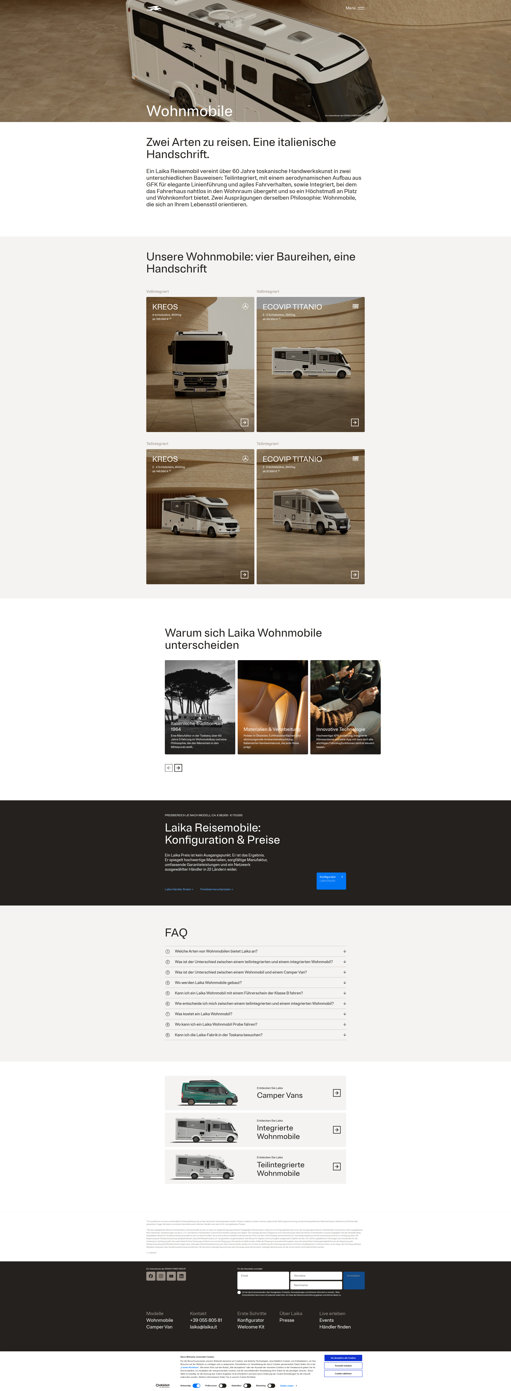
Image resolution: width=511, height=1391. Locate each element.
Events (326, 1320)
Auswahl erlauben (343, 1366)
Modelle (155, 1314)
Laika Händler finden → (179, 889)
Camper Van (159, 1327)
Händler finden (335, 1327)
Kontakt (198, 1314)
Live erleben (332, 1314)
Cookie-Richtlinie (189, 1367)
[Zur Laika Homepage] (154, 8)
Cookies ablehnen (343, 1373)
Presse (286, 1320)
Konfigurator (250, 1320)
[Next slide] (178, 768)
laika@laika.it (203, 1327)
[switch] (222, 1386)
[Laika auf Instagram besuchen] (161, 1276)
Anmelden (353, 1275)
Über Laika (290, 1314)
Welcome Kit (250, 1327)
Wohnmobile (159, 1320)
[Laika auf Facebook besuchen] (150, 1276)
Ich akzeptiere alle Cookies (343, 1358)
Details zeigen (287, 1386)
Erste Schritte (252, 1314)
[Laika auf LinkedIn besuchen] (181, 1276)
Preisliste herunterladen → (216, 889)
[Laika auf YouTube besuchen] (171, 1276)
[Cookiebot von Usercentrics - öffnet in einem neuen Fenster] (162, 1386)
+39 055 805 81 (206, 1320)
